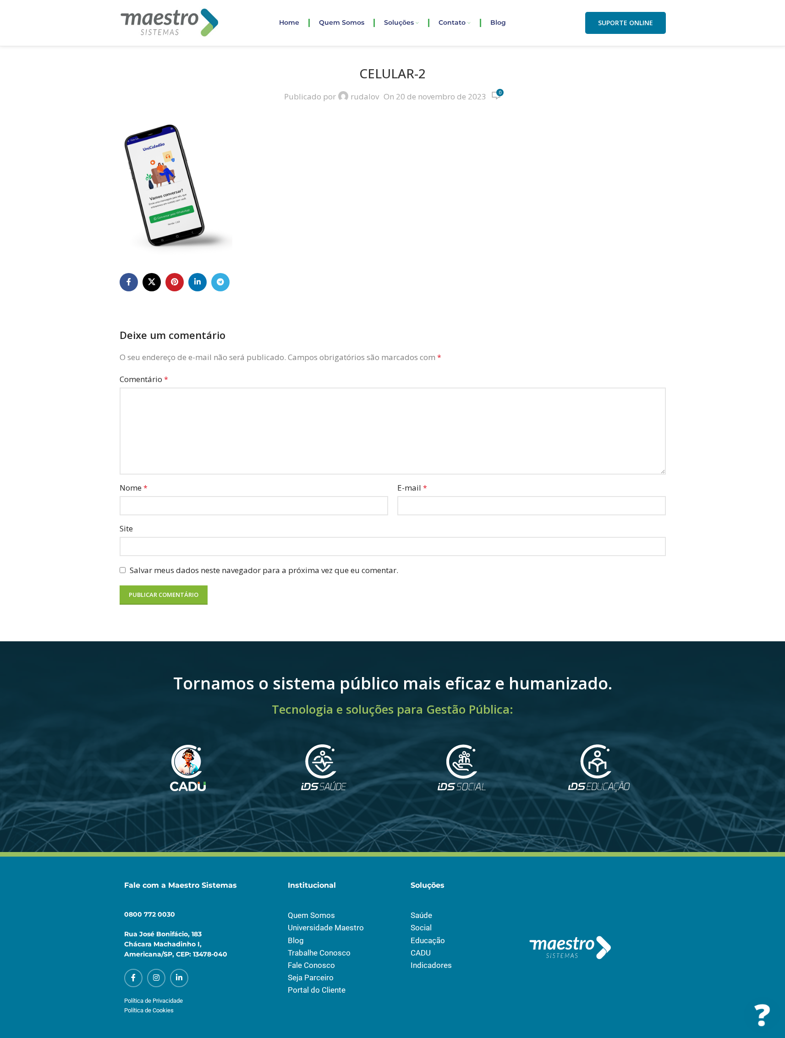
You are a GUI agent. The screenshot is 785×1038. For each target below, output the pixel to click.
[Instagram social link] (156, 978)
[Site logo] (170, 22)
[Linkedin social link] (197, 282)
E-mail (412, 487)
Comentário (144, 379)
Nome (134, 487)
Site (126, 528)
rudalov (365, 96)
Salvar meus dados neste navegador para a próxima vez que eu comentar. (264, 570)
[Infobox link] (186, 779)
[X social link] (152, 282)
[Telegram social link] (220, 282)
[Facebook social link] (129, 282)
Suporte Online (625, 22)
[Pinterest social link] (174, 282)
